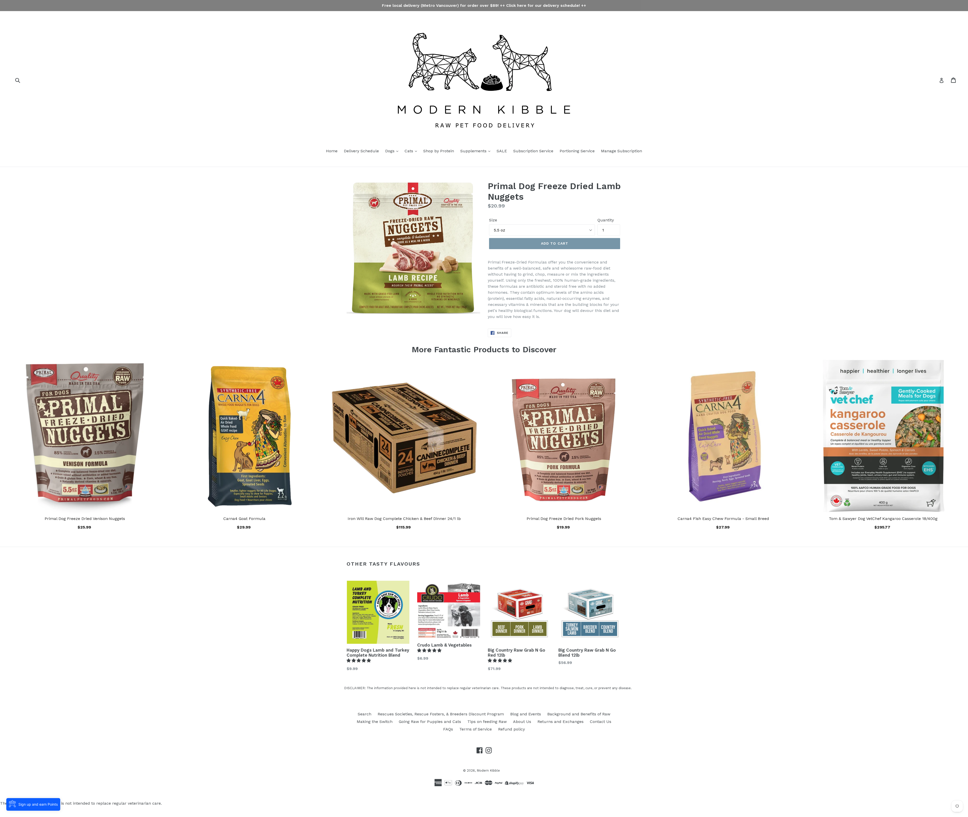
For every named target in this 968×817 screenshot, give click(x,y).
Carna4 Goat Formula (244, 518)
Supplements (474, 151)
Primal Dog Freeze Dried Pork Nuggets (564, 518)
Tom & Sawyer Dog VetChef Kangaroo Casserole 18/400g (883, 518)
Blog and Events (525, 714)
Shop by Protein (438, 151)
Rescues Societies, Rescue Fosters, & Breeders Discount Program (441, 714)
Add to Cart (404, 526)
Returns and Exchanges (560, 721)
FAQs (448, 729)
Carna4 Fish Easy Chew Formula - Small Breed (723, 518)
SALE (502, 151)
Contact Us (600, 721)
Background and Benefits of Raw (578, 714)
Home (332, 151)
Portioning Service (577, 151)
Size (493, 220)
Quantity (605, 220)
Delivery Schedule (361, 151)
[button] (359, 660)
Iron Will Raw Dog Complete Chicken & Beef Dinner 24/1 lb (404, 518)
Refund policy (511, 729)
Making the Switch (374, 721)
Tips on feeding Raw (487, 721)
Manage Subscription (621, 151)
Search (364, 714)
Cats (409, 151)
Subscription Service (533, 151)
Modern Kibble (488, 770)
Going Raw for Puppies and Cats (430, 721)
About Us (522, 721)
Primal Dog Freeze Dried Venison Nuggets (85, 518)
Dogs (390, 151)
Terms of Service (475, 729)
